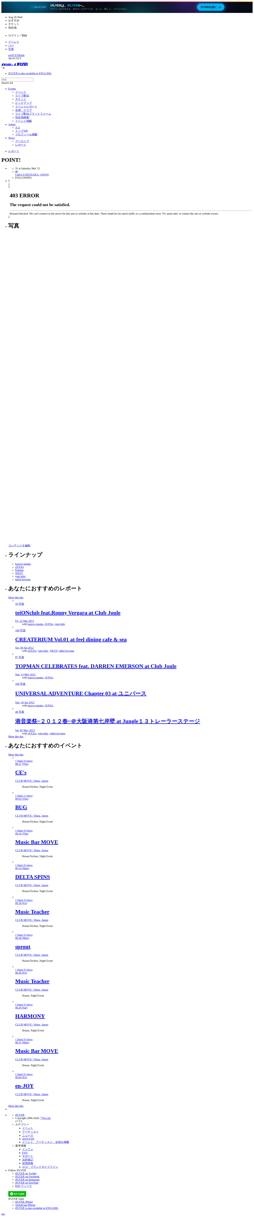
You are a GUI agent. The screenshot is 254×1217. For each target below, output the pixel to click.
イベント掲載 (23, 121)
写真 (11, 49)
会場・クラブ (23, 110)
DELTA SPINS (32, 877)
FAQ (25, 1152)
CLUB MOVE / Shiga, (31, 780)
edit (22, 55)
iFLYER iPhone (24, 1201)
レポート (20, 144)
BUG (21, 807)
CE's (20, 772)
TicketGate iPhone (25, 1205)
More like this (15, 597)
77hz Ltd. (45, 1118)
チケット (20, 99)
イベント (13, 41)
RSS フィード (23, 1186)
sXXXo (49, 624)
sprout (22, 946)
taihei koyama (66, 650)
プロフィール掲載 (26, 134)
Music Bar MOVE (36, 842)
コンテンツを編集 (19, 545)
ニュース (27, 1135)
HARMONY (30, 1016)
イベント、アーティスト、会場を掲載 (45, 1142)
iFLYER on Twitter (25, 1173)
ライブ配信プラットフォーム (33, 113)
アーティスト (30, 1131)
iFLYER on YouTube (27, 1182)
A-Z (17, 127)
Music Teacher (32, 912)
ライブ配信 (22, 95)
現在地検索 (22, 117)
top (3, 1214)
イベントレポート (26, 106)
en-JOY (24, 1086)
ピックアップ (23, 102)
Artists (11, 124)
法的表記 (27, 1159)
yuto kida (60, 624)
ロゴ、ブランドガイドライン (40, 1166)
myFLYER (14, 55)
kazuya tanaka (35, 624)
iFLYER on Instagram (27, 1179)
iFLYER (20, 1115)
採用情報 (27, 1163)
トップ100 (21, 130)
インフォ (27, 1149)
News (11, 137)
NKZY (54, 650)
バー (11, 45)
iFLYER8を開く (211, 7)
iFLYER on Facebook (27, 1176)
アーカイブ (22, 141)
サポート (27, 1156)
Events (12, 88)
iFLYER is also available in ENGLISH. (30, 73)
